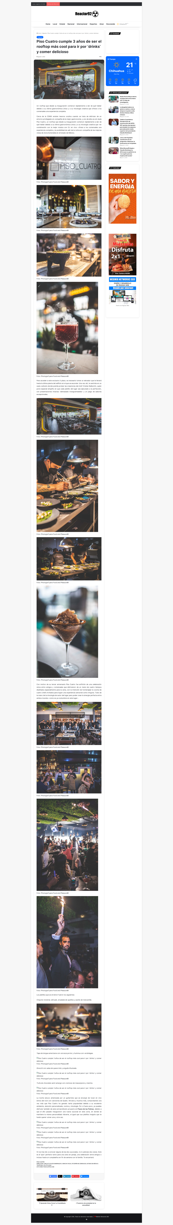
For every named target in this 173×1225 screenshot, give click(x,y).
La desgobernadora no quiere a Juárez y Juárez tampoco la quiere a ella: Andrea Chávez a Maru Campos (127, 110)
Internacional (82, 24)
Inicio (39, 33)
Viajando (44, 33)
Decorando (110, 24)
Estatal (62, 24)
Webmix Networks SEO (102, 1216)
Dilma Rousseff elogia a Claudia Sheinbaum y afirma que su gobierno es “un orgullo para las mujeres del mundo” (128, 151)
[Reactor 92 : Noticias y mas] (86, 14)
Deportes (93, 24)
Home (48, 24)
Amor (102, 24)
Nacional (70, 24)
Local (55, 24)
